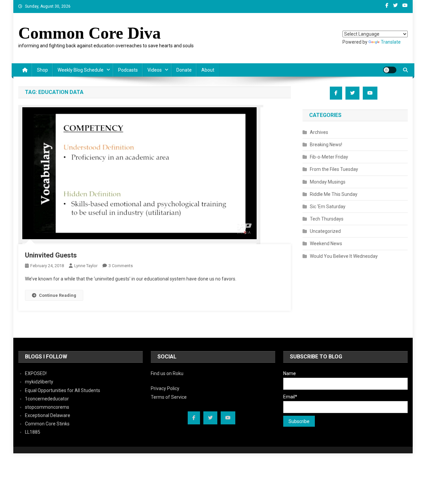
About (207, 70)
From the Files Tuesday (334, 169)
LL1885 (32, 432)
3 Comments (120, 265)
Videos (154, 70)
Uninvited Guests (51, 255)
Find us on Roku (167, 373)
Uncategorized (325, 231)
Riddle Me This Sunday (333, 194)
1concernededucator (47, 398)
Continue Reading (57, 295)
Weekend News (326, 243)
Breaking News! (326, 144)
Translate (391, 42)
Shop (42, 70)
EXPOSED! (36, 373)
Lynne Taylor (86, 265)
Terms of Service (169, 397)
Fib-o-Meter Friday (329, 157)
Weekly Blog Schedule (81, 70)
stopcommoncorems (47, 407)
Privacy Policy (165, 388)
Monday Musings (327, 182)
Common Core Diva (89, 33)
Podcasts (128, 70)
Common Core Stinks (47, 423)
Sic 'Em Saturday (327, 206)
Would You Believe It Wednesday (344, 256)
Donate (184, 70)
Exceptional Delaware (47, 415)
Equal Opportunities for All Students (62, 390)
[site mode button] (389, 70)
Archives (319, 132)
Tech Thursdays (326, 219)
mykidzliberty (39, 381)
